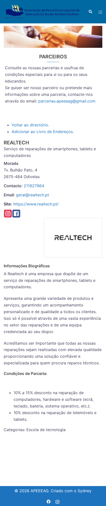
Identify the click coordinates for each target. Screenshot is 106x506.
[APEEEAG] (42, 11)
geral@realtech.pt (32, 194)
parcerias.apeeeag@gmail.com (66, 101)
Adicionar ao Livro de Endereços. (43, 131)
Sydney (84, 490)
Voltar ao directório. (30, 124)
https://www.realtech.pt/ (36, 204)
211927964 (34, 185)
